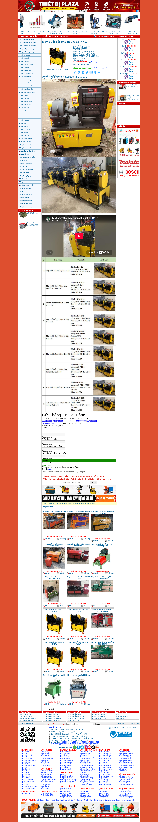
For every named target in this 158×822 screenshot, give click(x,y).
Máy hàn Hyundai (105, 765)
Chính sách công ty (50, 712)
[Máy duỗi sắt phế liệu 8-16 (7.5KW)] (78, 634)
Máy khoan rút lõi (26, 61)
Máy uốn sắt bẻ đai (26, 101)
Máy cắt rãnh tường (27, 110)
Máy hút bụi (24, 166)
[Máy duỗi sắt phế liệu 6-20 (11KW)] (78, 667)
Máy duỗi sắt (25, 107)
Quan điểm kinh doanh (28, 718)
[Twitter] (87, 74)
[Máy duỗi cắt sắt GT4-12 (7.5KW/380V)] (54, 569)
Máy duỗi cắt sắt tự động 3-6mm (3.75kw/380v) (102, 578)
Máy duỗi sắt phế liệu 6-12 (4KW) (57, 70)
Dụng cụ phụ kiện (26, 200)
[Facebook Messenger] (79, 74)
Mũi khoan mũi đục (43, 800)
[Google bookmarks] (95, 74)
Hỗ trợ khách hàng (74, 712)
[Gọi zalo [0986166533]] (131, 44)
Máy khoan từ (25, 58)
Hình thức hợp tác (99, 716)
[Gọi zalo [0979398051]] (131, 71)
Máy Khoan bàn (25, 55)
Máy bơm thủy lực (26, 132)
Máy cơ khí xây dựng (27, 52)
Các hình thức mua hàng (77, 718)
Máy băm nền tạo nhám (28, 92)
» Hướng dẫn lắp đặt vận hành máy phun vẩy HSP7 (127, 123)
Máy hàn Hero (104, 762)
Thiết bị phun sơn (26, 179)
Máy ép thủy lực (25, 129)
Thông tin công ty (25, 712)
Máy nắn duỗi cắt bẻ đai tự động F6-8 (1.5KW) (102, 643)
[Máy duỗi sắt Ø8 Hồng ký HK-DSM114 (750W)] (101, 569)
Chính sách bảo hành (52, 716)
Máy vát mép (25, 135)
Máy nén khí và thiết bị (27, 151)
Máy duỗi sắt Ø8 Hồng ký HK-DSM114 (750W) (102, 545)
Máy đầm (23, 123)
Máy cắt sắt (24, 95)
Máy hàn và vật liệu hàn (27, 145)
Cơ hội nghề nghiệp (27, 720)
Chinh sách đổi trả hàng (53, 718)
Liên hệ (47, 11)
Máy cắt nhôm (25, 98)
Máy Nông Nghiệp (26, 176)
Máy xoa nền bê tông (27, 89)
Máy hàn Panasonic (106, 767)
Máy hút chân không (27, 169)
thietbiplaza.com (75, 744)
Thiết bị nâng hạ (25, 188)
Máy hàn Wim (104, 764)
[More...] (99, 74)
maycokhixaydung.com (90, 744)
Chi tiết (47, 539)
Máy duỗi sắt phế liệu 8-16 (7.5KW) (78, 610)
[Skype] (83, 74)
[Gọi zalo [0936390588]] (131, 58)
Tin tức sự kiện (121, 712)
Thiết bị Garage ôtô (26, 185)
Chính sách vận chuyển (52, 720)
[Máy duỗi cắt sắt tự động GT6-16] (54, 529)
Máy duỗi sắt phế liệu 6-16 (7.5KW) (54, 610)
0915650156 (75, 742)
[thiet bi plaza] (27, 742)
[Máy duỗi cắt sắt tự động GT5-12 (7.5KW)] (78, 596)
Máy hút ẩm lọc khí (26, 163)
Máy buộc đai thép (26, 138)
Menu (41, 11)
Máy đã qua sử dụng (27, 207)
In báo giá (99, 36)
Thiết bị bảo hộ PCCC (48, 795)
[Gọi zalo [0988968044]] (131, 51)
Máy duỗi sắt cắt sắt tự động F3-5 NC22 (54, 676)
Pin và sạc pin (78, 800)
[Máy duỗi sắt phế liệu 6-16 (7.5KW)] (54, 634)
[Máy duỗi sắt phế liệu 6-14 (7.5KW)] (54, 667)
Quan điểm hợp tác (99, 714)
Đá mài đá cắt (55, 800)
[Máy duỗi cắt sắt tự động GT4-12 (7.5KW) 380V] (102, 531)
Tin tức (119, 714)
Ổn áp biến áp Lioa (66, 783)
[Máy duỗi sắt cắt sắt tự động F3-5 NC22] (53, 700)
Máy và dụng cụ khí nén (28, 45)
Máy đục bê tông (26, 76)
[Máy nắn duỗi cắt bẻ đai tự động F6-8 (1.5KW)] (102, 659)
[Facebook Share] (75, 74)
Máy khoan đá (25, 67)
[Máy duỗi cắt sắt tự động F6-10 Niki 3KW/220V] (102, 628)
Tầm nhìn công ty (26, 716)
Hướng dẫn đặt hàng (76, 714)
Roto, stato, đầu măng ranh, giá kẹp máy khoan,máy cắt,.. (116, 800)
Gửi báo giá (110, 36)
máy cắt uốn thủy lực (88, 504)
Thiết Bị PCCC (25, 191)
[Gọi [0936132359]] (126, 78)
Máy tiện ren (24, 114)
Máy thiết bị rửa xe (26, 154)
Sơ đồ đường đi (74, 720)
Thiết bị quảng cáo (26, 194)
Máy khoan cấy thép (27, 64)
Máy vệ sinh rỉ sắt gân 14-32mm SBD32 (78, 676)
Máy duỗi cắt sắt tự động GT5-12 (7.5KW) (78, 578)
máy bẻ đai (77, 504)
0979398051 (85, 742)
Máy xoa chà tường (27, 73)
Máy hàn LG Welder (106, 769)
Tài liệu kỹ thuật (122, 716)
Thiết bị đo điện (25, 160)
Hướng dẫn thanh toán (76, 716)
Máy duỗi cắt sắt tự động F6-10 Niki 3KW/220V (102, 610)
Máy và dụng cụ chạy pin (28, 42)
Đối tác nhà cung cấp (99, 712)
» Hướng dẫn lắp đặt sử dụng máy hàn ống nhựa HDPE (128, 119)
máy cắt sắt (60, 504)
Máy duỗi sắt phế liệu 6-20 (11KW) (78, 643)
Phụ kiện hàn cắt (89, 800)
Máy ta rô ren (25, 117)
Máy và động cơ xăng (27, 49)
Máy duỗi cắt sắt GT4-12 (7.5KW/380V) (54, 545)
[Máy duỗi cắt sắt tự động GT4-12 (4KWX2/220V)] (78, 563)
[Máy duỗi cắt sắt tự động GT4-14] (78, 529)
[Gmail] (91, 74)
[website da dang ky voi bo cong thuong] (120, 738)
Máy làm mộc (24, 172)
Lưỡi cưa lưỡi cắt (67, 800)
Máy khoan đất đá (86, 785)
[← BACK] (52, 709)
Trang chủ (34, 11)
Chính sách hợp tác (99, 718)
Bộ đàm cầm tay (26, 141)
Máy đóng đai (24, 197)
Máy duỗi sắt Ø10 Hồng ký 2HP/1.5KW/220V (54, 578)
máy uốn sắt (68, 504)
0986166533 (65, 742)
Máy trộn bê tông (26, 80)
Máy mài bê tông (26, 70)
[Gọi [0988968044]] (126, 51)
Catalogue (120, 718)
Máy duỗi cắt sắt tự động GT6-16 (54, 511)
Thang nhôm (103, 797)
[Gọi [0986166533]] (126, 44)
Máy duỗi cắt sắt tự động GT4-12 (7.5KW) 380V (102, 512)
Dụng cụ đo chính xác (27, 157)
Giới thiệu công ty (26, 714)
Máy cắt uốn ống (26, 104)
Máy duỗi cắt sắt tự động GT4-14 (78, 511)
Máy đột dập (24, 126)
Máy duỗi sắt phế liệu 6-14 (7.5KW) (54, 643)
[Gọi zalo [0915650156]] (131, 65)
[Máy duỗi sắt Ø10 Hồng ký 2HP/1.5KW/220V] (51, 602)
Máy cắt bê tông (25, 83)
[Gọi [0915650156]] (126, 65)
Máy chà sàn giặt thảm (27, 182)
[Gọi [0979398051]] (126, 71)
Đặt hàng (62, 539)
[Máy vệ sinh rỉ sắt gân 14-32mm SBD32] (78, 700)
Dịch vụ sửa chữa (26, 203)
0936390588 (94, 742)
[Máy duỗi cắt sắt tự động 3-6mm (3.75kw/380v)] (102, 592)
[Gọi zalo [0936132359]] (131, 78)
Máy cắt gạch (25, 120)
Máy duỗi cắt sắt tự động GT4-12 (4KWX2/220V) (78, 545)
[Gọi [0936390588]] (126, 58)
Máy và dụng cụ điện (27, 39)
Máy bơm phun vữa (27, 86)
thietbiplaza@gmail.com (59, 744)
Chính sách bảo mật (51, 714)
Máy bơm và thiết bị (26, 148)
